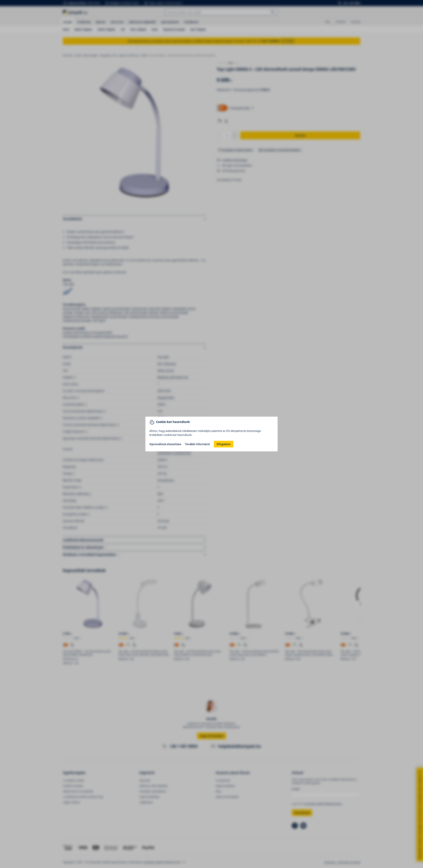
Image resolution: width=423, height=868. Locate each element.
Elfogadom (224, 444)
